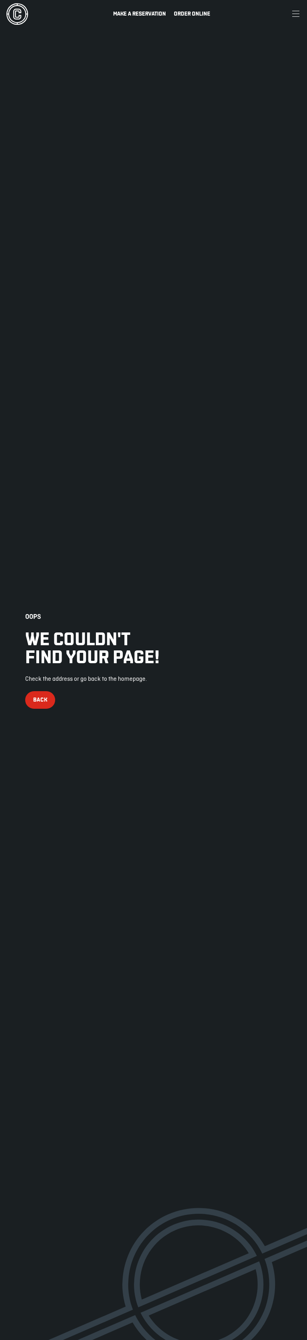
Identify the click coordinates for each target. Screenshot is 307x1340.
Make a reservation (139, 13)
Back (40, 699)
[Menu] (296, 14)
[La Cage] (17, 14)
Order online (192, 13)
